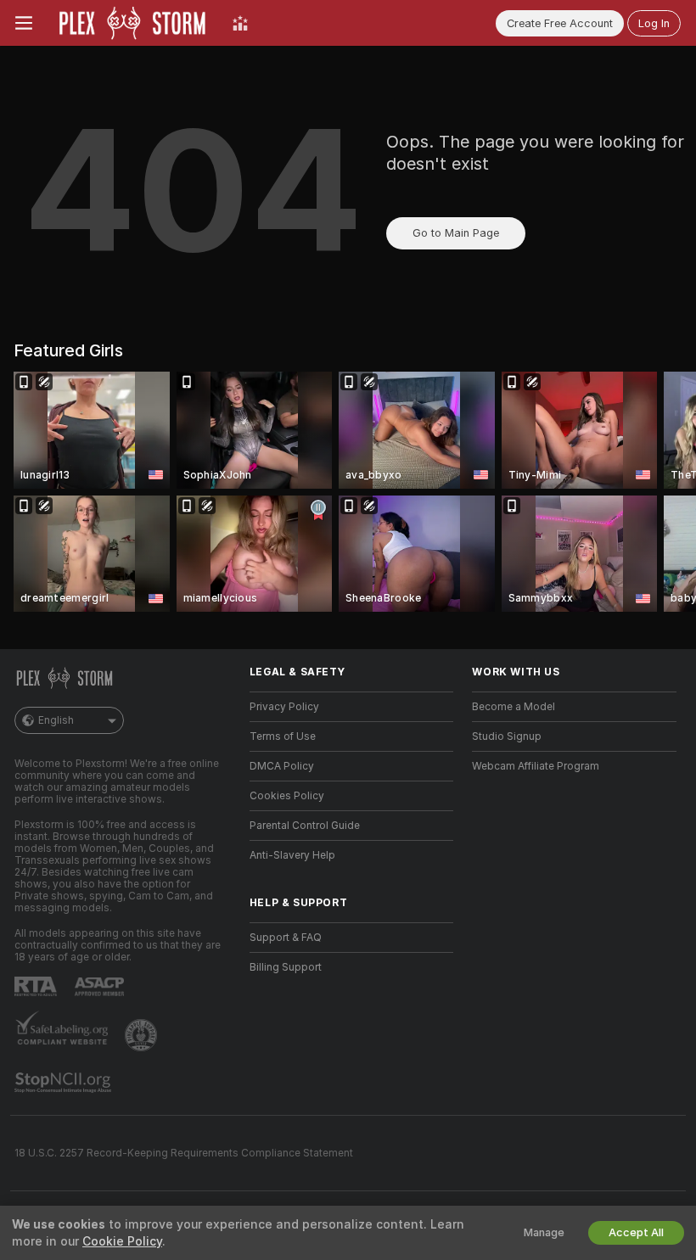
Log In (654, 23)
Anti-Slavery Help (292, 855)
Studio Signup (507, 736)
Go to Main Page (456, 233)
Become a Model (513, 707)
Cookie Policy (122, 1241)
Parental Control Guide (305, 826)
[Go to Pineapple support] (142, 1035)
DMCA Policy (282, 766)
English (56, 720)
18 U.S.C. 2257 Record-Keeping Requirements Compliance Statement (183, 1153)
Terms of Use (283, 736)
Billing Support (286, 967)
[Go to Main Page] (132, 23)
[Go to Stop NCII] (64, 1082)
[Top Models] (240, 23)
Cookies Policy (287, 796)
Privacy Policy (284, 707)
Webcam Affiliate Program (535, 766)
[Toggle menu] (24, 23)
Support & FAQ (286, 938)
